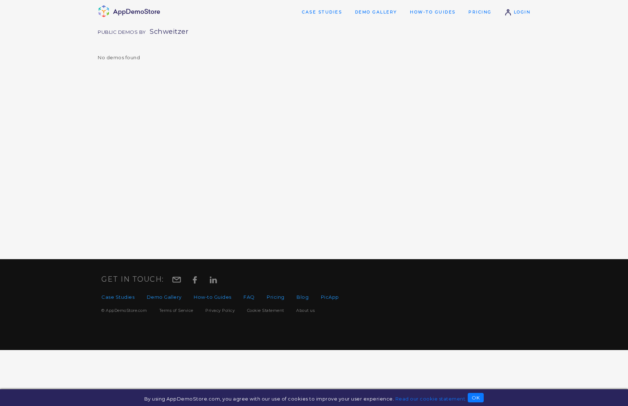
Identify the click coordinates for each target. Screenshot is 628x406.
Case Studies (322, 12)
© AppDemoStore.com (124, 310)
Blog (303, 297)
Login (521, 12)
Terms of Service (176, 310)
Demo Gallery (376, 12)
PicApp (330, 297)
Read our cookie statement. (431, 399)
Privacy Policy (220, 310)
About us (305, 310)
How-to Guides (433, 12)
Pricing (480, 12)
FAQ (249, 297)
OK (476, 398)
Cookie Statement (265, 310)
